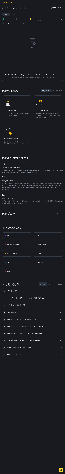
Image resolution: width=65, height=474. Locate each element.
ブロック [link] (26, 8)
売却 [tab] (13, 14)
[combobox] (8, 19)
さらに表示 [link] (57, 214)
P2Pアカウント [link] (16, 8)
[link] (16, 235)
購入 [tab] (6, 14)
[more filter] (61, 19)
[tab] (6, 8)
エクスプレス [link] (6, 8)
